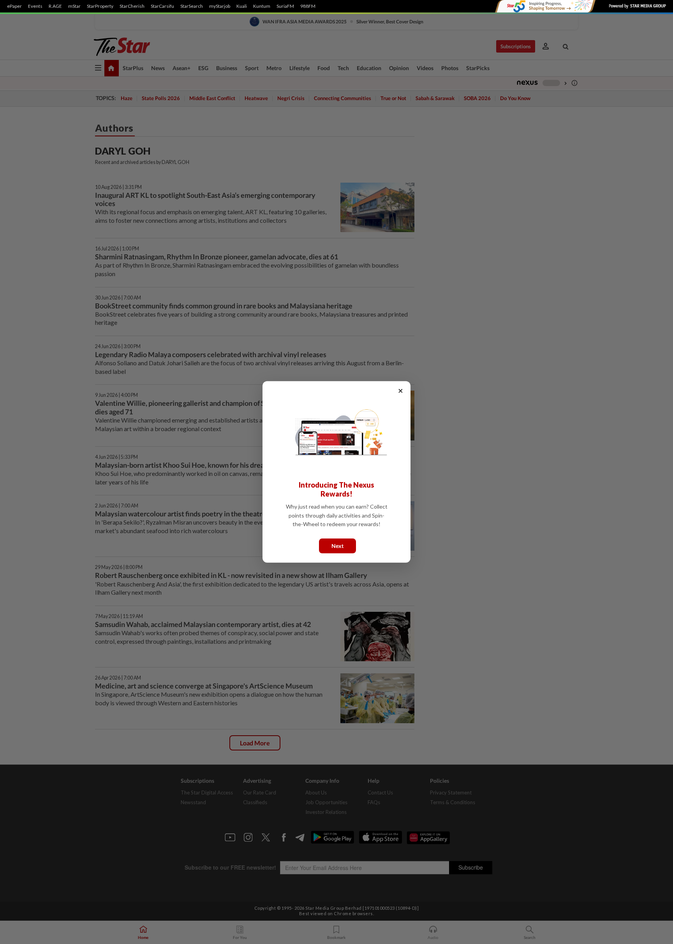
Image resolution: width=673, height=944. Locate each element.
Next (337, 545)
